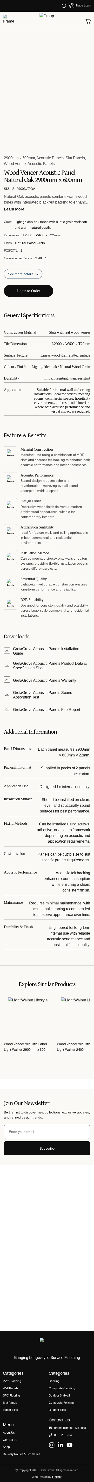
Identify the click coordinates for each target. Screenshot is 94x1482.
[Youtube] (70, 1445)
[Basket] (88, 21)
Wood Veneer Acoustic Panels (29, 164)
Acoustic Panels (50, 158)
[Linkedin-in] (61, 1445)
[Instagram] (52, 1445)
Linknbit (57, 1477)
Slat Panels (75, 158)
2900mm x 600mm (19, 158)
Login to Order (28, 291)
